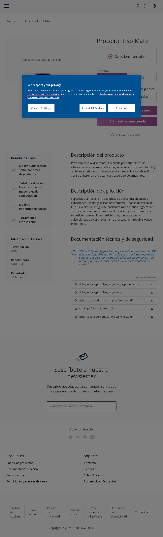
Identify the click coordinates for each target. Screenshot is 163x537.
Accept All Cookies (93, 108)
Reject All (121, 108)
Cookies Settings (41, 108)
